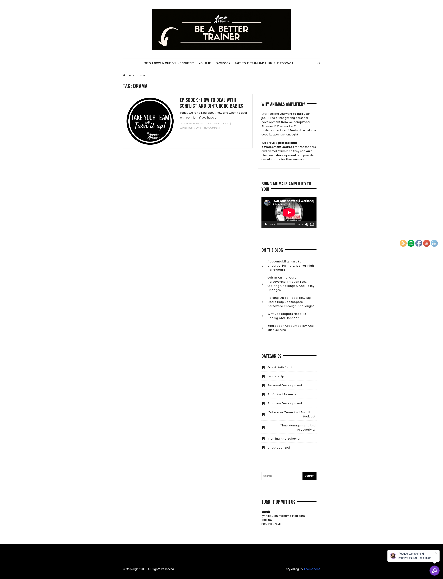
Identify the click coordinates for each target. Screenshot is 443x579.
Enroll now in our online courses (169, 63)
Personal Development (285, 385)
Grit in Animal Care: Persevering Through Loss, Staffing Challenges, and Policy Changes (291, 284)
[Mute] (306, 224)
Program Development (285, 403)
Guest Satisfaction (282, 367)
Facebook (222, 63)
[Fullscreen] (312, 224)
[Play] (266, 224)
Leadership (276, 376)
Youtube (205, 63)
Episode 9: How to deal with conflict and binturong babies (211, 102)
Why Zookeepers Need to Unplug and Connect (287, 316)
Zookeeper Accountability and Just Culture (291, 328)
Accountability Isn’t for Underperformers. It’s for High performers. (291, 266)
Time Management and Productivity (298, 427)
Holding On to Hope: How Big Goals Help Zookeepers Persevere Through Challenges (291, 302)
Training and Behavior (284, 439)
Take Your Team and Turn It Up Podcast (263, 63)
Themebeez (312, 569)
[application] (289, 212)
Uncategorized (279, 448)
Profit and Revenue (282, 394)
